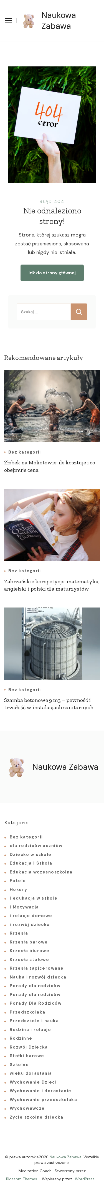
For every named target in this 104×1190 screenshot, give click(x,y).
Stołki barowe (27, 1056)
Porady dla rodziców (35, 986)
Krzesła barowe (29, 942)
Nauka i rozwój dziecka (38, 977)
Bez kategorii (24, 452)
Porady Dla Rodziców (36, 1003)
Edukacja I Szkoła (31, 863)
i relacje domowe (31, 915)
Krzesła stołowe (29, 959)
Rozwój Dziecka (29, 1047)
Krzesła (19, 933)
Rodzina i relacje (30, 1029)
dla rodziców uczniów (36, 845)
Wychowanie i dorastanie (41, 1091)
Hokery (18, 889)
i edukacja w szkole (33, 898)
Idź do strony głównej (52, 273)
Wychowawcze (27, 1108)
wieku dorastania (31, 1073)
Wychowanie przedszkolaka (43, 1099)
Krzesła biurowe (29, 951)
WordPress (85, 1178)
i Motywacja (24, 907)
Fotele (18, 880)
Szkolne (19, 1064)
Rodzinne (21, 1038)
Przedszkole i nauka (34, 1021)
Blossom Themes (21, 1178)
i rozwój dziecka (30, 924)
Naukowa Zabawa (59, 20)
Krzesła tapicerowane (37, 968)
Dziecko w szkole (31, 854)
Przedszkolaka (27, 1012)
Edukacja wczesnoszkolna (41, 872)
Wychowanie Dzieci (33, 1082)
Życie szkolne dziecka (37, 1117)
